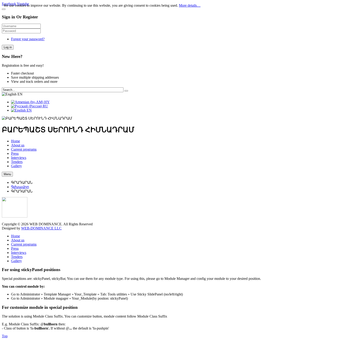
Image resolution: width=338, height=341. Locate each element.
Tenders (17, 257)
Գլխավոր (20, 187)
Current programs (24, 244)
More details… (190, 5)
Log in (8, 47)
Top (5, 336)
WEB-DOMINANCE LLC (41, 228)
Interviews (18, 253)
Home (15, 236)
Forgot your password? (28, 39)
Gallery (16, 261)
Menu (7, 174)
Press (15, 248)
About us (17, 240)
